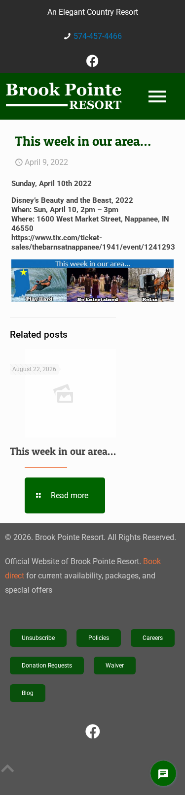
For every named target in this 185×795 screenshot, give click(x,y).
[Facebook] (92, 60)
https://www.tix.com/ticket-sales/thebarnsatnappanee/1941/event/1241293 (93, 242)
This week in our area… (63, 451)
